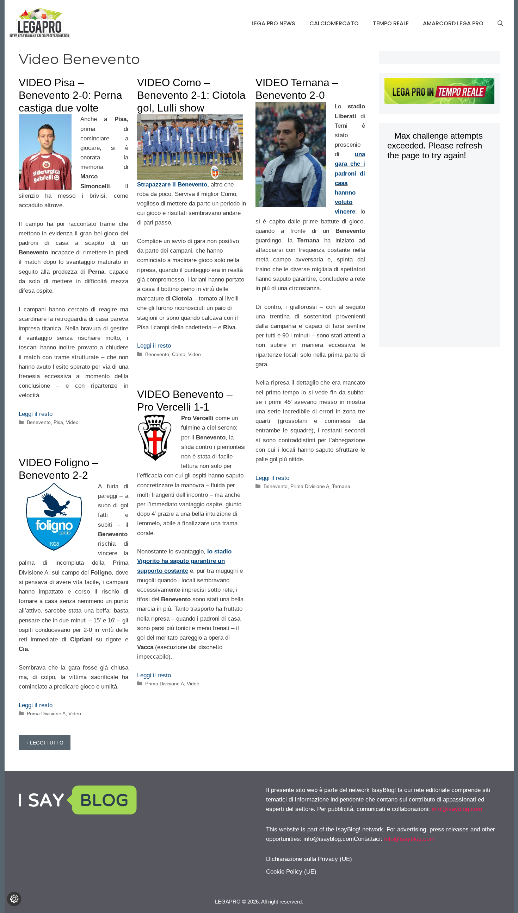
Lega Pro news (273, 23)
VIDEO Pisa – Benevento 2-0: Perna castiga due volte (70, 95)
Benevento (39, 422)
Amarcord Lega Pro (453, 23)
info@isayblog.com (457, 809)
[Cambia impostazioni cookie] (14, 899)
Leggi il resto (36, 414)
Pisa (58, 422)
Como (178, 354)
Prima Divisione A (309, 486)
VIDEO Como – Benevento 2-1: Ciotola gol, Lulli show (191, 95)
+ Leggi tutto (44, 743)
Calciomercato (334, 23)
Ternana (341, 486)
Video (72, 422)
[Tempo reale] (439, 92)
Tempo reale (391, 23)
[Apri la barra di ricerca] (500, 23)
